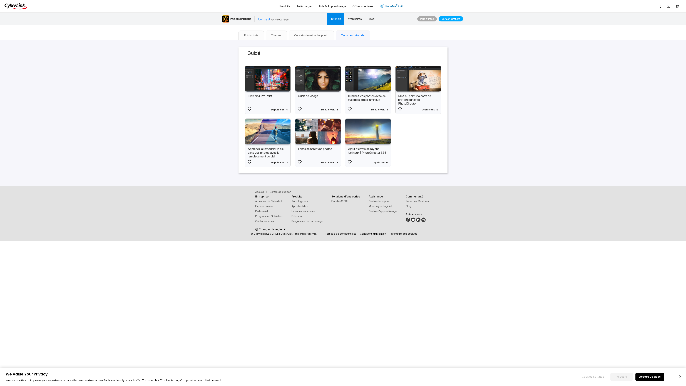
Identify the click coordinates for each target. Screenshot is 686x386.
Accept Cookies (650, 376)
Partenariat (261, 211)
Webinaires (355, 19)
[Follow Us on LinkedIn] (418, 219)
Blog (371, 19)
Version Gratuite (450, 18)
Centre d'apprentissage (383, 211)
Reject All (621, 376)
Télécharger (304, 6)
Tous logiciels (300, 201)
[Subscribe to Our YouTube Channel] (413, 219)
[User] (668, 6)
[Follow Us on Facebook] (408, 219)
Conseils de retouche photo (311, 35)
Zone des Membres (417, 201)
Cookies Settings (593, 376)
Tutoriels (335, 19)
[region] (343, 377)
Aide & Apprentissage (332, 6)
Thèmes (276, 35)
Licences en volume (303, 211)
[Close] (680, 376)
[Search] (659, 6)
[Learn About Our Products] (423, 219)
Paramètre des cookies (403, 233)
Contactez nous (264, 221)
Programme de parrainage (307, 221)
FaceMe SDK (340, 201)
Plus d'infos (427, 18)
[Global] (677, 6)
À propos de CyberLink (269, 201)
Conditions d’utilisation (373, 233)
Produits (284, 6)
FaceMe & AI (394, 6)
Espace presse (264, 206)
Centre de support (380, 201)
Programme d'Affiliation (268, 216)
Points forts (251, 35)
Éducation (297, 216)
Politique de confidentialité (340, 233)
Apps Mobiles (300, 206)
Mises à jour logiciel (380, 206)
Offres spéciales (362, 6)
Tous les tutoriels (353, 35)
